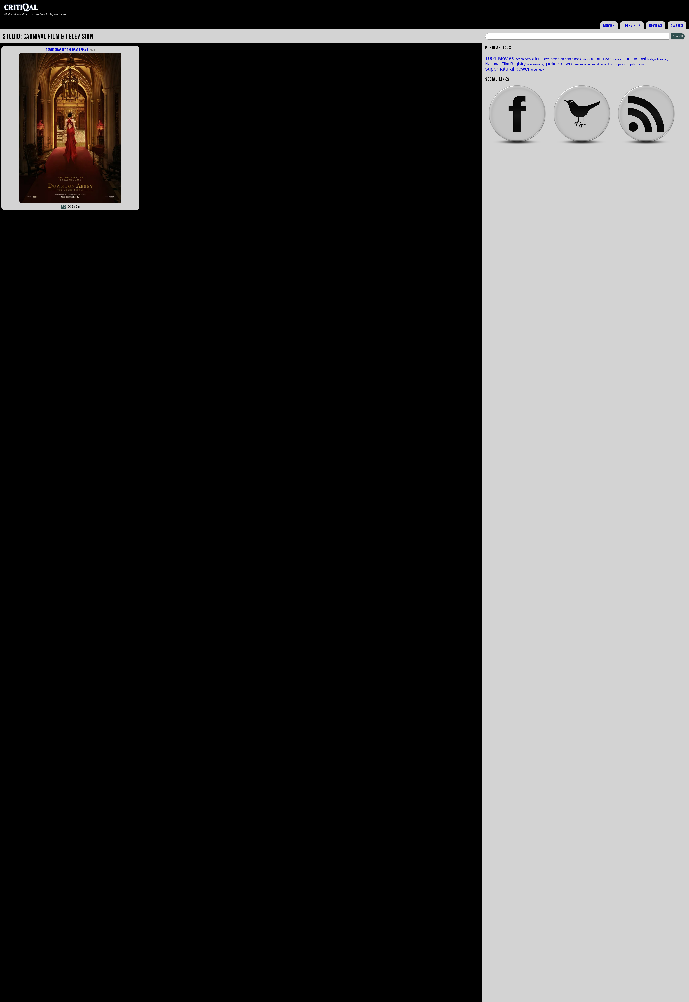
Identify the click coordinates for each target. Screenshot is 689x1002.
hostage (651, 59)
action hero (523, 59)
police (552, 63)
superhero (621, 64)
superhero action (636, 64)
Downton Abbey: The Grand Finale (70, 50)
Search (678, 36)
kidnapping (662, 59)
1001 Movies (499, 58)
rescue (567, 64)
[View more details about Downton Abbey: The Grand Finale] (70, 203)
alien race (540, 59)
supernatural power (507, 68)
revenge (580, 64)
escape (617, 59)
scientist (593, 64)
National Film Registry (505, 64)
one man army (535, 64)
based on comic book (566, 59)
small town (607, 64)
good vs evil (634, 58)
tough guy (537, 69)
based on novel (597, 59)
